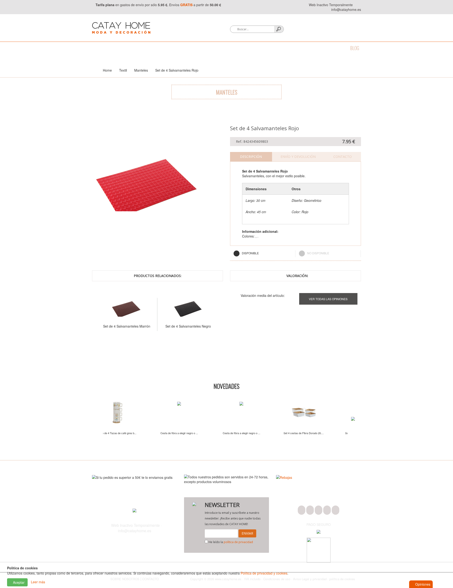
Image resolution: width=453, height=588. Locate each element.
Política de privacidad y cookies (264, 573)
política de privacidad (238, 542)
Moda (97, 48)
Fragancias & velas (216, 48)
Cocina (134, 48)
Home (107, 70)
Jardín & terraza (259, 48)
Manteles (141, 70)
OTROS (313, 48)
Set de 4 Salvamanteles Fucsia (116, 326)
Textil (155, 48)
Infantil (292, 48)
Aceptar (18, 582)
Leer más (38, 581)
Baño (115, 48)
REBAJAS (334, 48)
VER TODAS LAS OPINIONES (328, 299)
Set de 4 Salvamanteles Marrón (177, 326)
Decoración (179, 48)
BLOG (354, 48)
